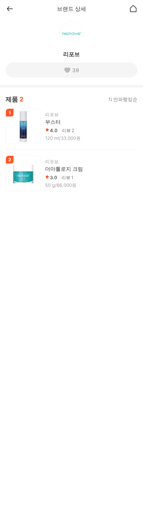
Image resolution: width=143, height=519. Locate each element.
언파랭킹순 (125, 99)
